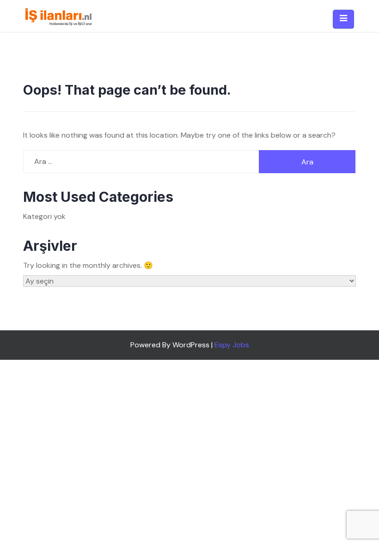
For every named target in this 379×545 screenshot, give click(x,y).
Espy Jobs (231, 345)
